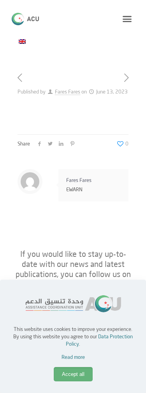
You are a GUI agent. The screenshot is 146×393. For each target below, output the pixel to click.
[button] (127, 19)
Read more (73, 357)
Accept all (73, 374)
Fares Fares (67, 92)
